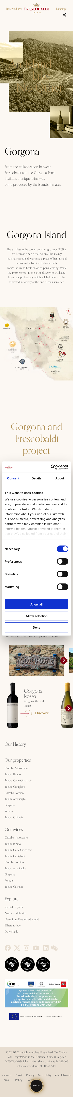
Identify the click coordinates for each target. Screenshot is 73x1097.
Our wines (14, 829)
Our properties (18, 760)
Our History (15, 744)
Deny (36, 627)
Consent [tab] (13, 478)
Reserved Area (6, 1077)
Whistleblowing (63, 1075)
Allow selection (36, 616)
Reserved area (14, 9)
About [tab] (59, 478)
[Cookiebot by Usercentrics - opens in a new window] (51, 467)
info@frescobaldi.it (27, 1066)
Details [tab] (37, 478)
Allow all (36, 604)
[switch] (62, 561)
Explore (11, 899)
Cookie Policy (19, 1077)
